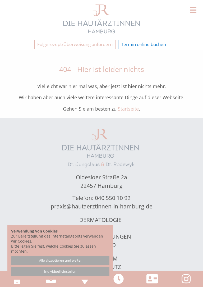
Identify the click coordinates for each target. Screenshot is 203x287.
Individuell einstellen (60, 271)
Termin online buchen (143, 44)
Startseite (128, 109)
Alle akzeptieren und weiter (60, 260)
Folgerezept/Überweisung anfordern (75, 44)
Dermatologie (100, 220)
